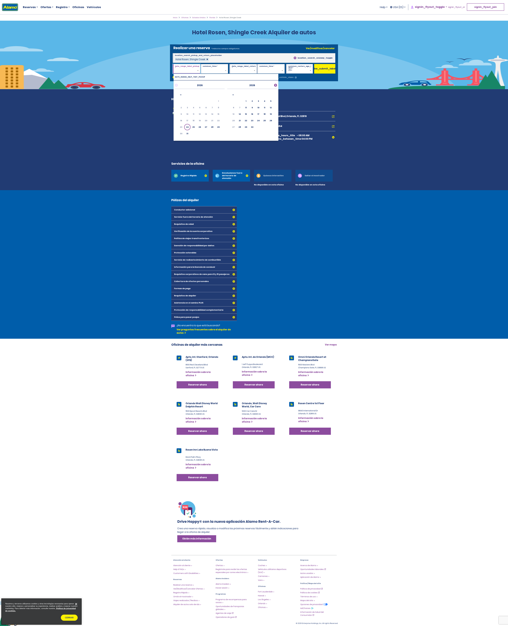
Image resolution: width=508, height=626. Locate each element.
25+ (290, 70)
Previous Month (179, 85)
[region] (41, 611)
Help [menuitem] (382, 7)
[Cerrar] (76, 604)
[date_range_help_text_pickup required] (186, 69)
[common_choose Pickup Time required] (214, 69)
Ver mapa (331, 344)
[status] (192, 59)
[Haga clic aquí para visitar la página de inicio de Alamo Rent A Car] (9, 7)
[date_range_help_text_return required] (243, 69)
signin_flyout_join (485, 7)
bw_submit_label (324, 68)
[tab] (190, 176)
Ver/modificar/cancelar (320, 48)
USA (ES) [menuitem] (398, 7)
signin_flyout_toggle (430, 7)
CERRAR (69, 617)
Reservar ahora (197, 384)
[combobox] (254, 58)
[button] (187, 127)
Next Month (272, 85)
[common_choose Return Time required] (271, 69)
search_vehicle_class (282, 77)
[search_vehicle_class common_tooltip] (296, 77)
